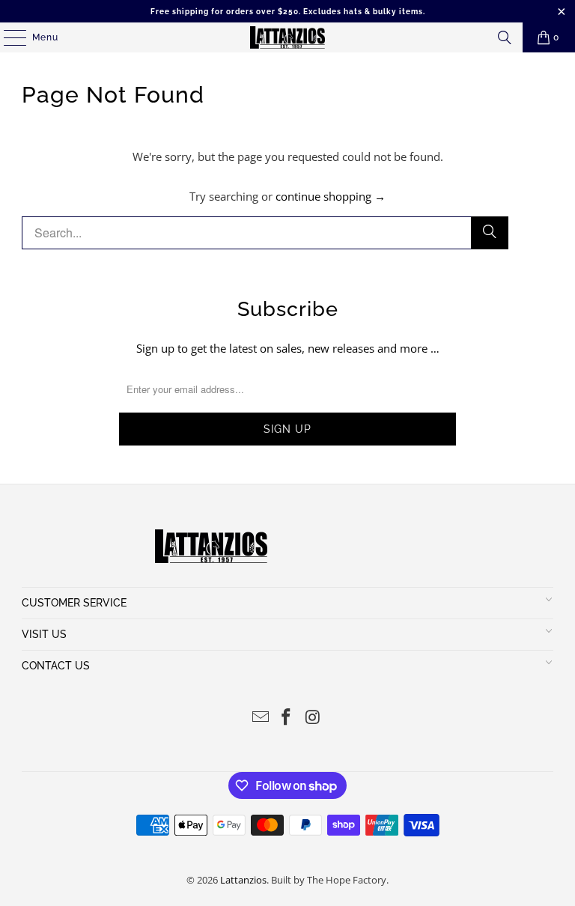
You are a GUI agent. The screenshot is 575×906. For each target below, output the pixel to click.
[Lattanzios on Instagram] (313, 718)
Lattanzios (243, 880)
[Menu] (7, 37)
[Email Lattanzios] (260, 718)
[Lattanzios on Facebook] (287, 718)
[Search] (504, 37)
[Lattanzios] (287, 37)
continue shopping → (331, 196)
